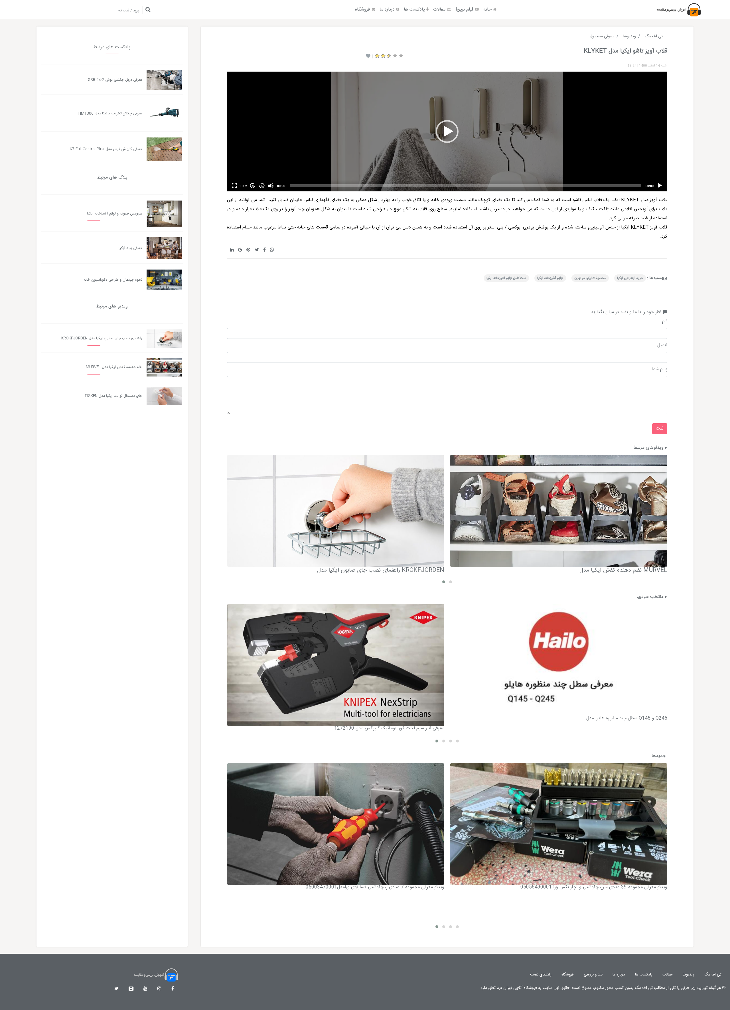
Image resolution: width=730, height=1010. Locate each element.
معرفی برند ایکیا (130, 248)
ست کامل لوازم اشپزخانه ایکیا (506, 278)
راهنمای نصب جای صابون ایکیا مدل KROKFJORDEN (380, 570)
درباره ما (388, 9)
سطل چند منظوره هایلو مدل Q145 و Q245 (626, 718)
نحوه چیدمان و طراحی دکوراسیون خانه (113, 280)
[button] (447, 131)
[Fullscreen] (234, 186)
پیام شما (659, 369)
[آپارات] (131, 989)
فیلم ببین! (465, 9)
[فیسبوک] (172, 989)
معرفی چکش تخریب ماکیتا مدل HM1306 (110, 114)
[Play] (660, 186)
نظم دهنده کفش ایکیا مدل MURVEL (623, 570)
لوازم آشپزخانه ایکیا (550, 278)
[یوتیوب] (145, 989)
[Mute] (271, 186)
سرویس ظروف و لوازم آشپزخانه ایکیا (114, 214)
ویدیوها (688, 974)
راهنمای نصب (540, 974)
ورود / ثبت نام (128, 11)
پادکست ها (415, 9)
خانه (488, 9)
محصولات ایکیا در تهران (590, 278)
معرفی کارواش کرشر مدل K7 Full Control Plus (106, 149)
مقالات (440, 9)
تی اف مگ (712, 974)
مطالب (667, 974)
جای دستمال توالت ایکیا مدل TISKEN (113, 396)
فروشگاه (363, 9)
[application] (447, 131)
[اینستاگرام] (159, 989)
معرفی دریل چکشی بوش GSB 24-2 (115, 80)
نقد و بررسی (593, 974)
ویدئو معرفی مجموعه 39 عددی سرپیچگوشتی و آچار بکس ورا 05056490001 (593, 887)
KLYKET (630, 200)
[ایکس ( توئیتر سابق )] (116, 989)
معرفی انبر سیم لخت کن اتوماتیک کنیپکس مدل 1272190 (389, 728)
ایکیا (615, 200)
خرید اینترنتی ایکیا (630, 278)
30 (262, 186)
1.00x (243, 186)
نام (664, 321)
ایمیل (662, 345)
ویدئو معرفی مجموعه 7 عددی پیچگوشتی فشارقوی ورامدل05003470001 (375, 887)
